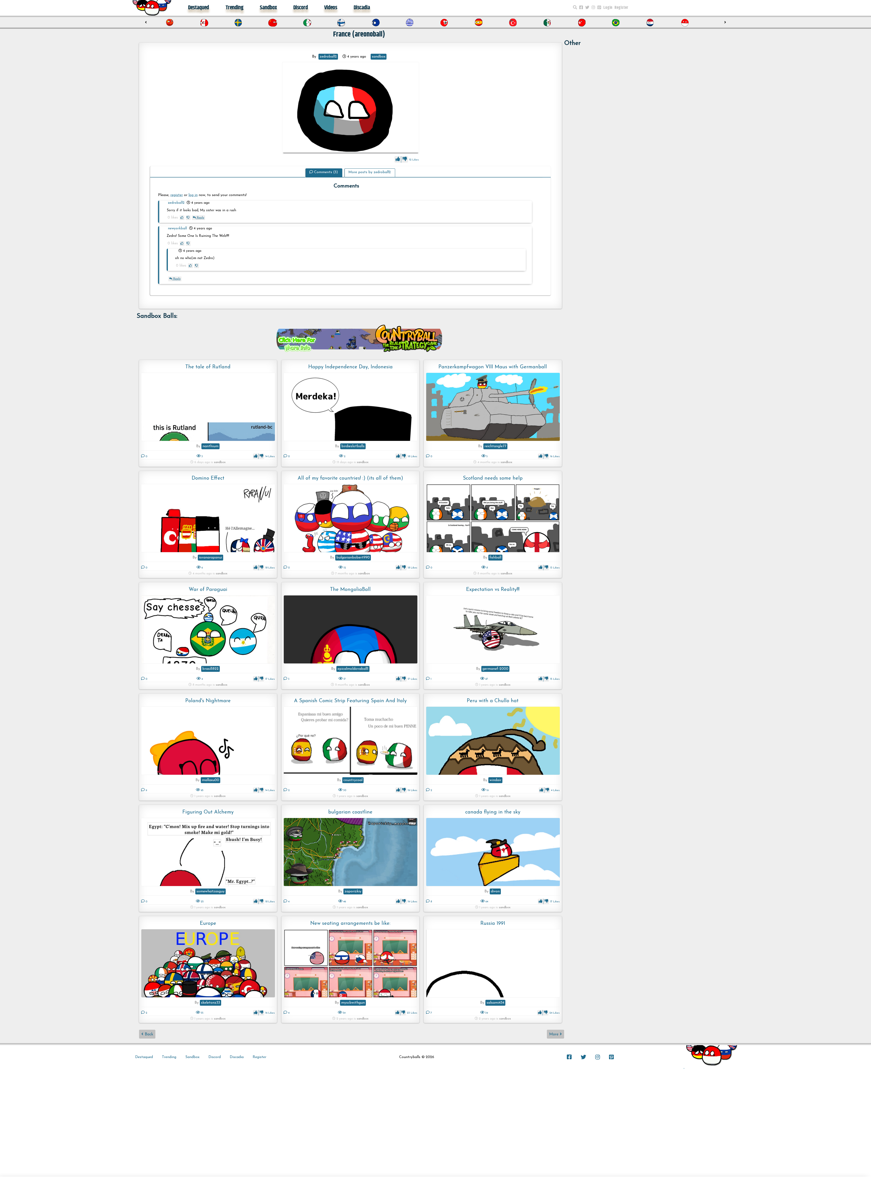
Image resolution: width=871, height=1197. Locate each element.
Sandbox (268, 7)
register (176, 195)
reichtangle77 (495, 446)
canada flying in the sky (492, 812)
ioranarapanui (210, 557)
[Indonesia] (616, 22)
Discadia (362, 7)
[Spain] (411, 22)
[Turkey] (445, 22)
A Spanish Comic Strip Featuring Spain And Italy (350, 701)
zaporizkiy (353, 891)
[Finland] (273, 22)
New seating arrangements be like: (350, 923)
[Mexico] (479, 22)
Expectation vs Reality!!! (492, 589)
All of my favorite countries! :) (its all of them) (350, 478)
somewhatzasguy (210, 891)
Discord (300, 7)
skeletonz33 (210, 1003)
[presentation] (146, 22)
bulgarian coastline (350, 812)
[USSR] (205, 22)
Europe (208, 923)
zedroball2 (328, 56)
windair (495, 780)
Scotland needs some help (493, 478)
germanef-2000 (495, 669)
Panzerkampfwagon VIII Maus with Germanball (492, 367)
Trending (234, 7)
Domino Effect (208, 478)
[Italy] (239, 22)
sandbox (378, 56)
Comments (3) (326, 172)
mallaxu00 (210, 780)
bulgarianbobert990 (353, 557)
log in (193, 195)
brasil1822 (210, 669)
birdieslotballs (353, 446)
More (554, 1034)
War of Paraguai (208, 589)
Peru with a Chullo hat (493, 701)
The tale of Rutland (207, 367)
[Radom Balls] (351, 108)
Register (621, 8)
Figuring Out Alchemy (208, 812)
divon (495, 891)
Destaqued (198, 7)
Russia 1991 (492, 923)
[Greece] (342, 22)
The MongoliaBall (350, 589)
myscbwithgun (353, 1003)
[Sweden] (170, 22)
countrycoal (352, 780)
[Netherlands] (582, 22)
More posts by (369, 172)
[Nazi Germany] (376, 22)
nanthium (210, 446)
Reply (200, 217)
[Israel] (685, 22)
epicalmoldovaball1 (353, 669)
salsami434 (495, 1003)
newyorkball (177, 228)
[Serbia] (651, 22)
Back (148, 1034)
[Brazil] (548, 22)
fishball (495, 557)
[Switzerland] (514, 22)
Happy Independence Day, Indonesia (350, 367)
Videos (330, 7)
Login (607, 8)
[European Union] (308, 22)
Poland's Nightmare (208, 701)
